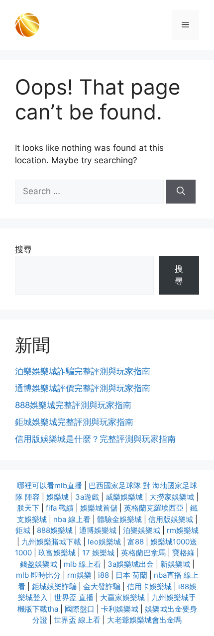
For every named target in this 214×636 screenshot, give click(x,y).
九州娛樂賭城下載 (51, 541)
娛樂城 (57, 497)
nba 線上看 (72, 519)
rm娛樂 (79, 575)
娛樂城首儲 (98, 508)
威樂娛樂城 (124, 497)
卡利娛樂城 (119, 609)
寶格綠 (183, 552)
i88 (103, 575)
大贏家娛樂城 (122, 597)
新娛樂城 (175, 564)
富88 (135, 541)
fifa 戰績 (60, 508)
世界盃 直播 (74, 597)
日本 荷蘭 (131, 575)
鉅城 (22, 530)
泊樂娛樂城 (141, 530)
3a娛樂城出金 (130, 564)
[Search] (181, 192)
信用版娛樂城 (170, 519)
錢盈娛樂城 (38, 564)
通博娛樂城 (97, 530)
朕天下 (28, 508)
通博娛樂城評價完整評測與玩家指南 (82, 388)
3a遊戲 (87, 497)
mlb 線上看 (82, 564)
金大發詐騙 (101, 586)
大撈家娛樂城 (171, 497)
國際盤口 (80, 609)
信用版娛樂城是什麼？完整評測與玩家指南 (95, 439)
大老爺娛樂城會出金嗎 (144, 620)
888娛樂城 (55, 530)
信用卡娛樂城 (149, 586)
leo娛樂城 (104, 541)
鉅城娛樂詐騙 (54, 586)
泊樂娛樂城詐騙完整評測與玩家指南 (82, 371)
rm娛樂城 (183, 530)
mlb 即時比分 (38, 575)
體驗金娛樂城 (119, 519)
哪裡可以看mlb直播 (49, 485)
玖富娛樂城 (57, 552)
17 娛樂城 (98, 552)
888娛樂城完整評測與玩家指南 (73, 405)
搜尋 (23, 249)
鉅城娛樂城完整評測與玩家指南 (74, 422)
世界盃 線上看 (77, 620)
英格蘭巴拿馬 (143, 552)
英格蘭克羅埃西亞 (154, 508)
